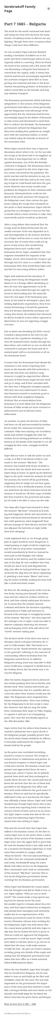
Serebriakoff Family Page (20, 8)
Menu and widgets (49, 11)
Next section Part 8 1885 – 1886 (20, 1003)
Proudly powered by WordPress (17, 1013)
